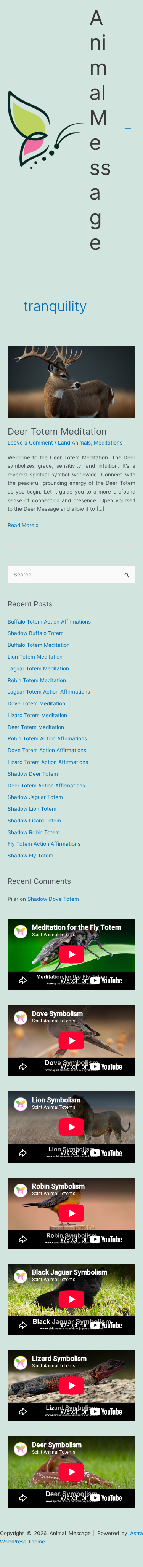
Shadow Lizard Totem (34, 821)
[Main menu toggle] (128, 130)
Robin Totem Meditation (37, 680)
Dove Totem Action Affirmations (47, 750)
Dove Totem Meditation (36, 703)
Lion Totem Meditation (35, 657)
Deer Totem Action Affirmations (46, 786)
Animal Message (100, 130)
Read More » (23, 526)
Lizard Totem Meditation (37, 715)
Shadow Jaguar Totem (35, 797)
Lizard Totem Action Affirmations (48, 762)
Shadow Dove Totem (53, 899)
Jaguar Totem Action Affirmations (49, 692)
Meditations (108, 443)
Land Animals (74, 443)
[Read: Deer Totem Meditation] (71, 382)
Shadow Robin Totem (34, 832)
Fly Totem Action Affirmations (44, 844)
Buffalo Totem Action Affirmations (49, 622)
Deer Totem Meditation (57, 431)
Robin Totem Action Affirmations (47, 738)
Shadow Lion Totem (32, 809)
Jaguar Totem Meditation (38, 668)
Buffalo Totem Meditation (39, 645)
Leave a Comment (30, 443)
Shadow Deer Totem (33, 774)
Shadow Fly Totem (30, 856)
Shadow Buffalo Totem (36, 633)
